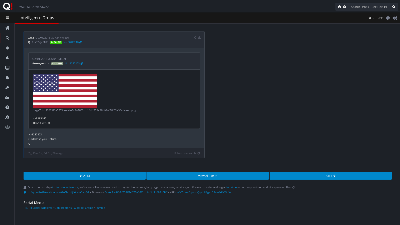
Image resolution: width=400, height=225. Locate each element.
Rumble (100, 208)
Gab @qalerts (63, 208)
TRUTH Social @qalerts (38, 208)
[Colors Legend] (388, 17)
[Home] (369, 18)
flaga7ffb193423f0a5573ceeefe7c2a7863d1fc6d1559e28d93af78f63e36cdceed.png (84, 110)
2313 (86, 176)
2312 (31, 37)
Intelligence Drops (36, 17)
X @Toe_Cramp (83, 208)
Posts (380, 18)
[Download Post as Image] (199, 37)
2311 (329, 176)
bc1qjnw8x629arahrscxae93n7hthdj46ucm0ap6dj (58, 192)
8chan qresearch (185, 153)
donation (231, 187)
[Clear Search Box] (345, 7)
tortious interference (65, 187)
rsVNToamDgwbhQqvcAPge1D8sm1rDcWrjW (203, 192)
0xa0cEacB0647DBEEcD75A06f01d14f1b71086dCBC (136, 192)
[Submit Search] (394, 7)
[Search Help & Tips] (338, 7)
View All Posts (207, 176)
